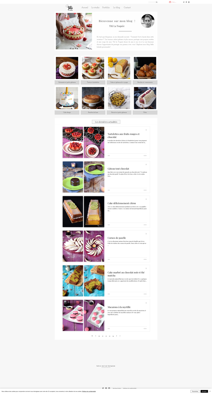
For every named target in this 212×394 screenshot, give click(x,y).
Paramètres (195, 391)
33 (109, 336)
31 (102, 336)
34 (113, 336)
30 (99, 336)
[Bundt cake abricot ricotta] (75, 48)
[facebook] (184, 2)
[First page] (92, 335)
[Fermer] (210, 391)
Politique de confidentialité (89, 391)
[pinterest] (186, 2)
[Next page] (116, 335)
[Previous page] (95, 335)
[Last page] (120, 335)
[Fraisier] (70, 48)
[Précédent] (57, 31)
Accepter (204, 391)
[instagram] (189, 2)
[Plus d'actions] (147, 130)
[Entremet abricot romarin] (77, 48)
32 (106, 336)
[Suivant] (91, 31)
